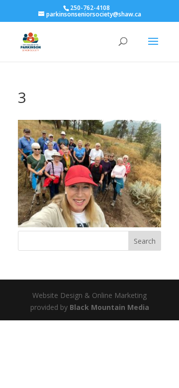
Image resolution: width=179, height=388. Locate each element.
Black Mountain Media (109, 307)
